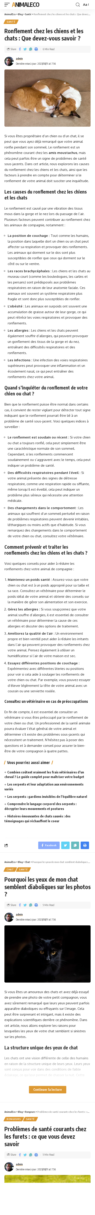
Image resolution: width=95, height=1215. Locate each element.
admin (19, 58)
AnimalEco (25, 4)
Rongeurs (14, 1119)
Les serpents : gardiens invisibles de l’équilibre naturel (47, 796)
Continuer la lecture (47, 1089)
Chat (10, 869)
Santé (11, 21)
